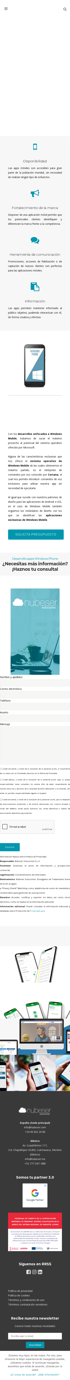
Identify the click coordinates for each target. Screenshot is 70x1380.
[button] (11, 8)
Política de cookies (19, 1295)
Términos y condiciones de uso (26, 1300)
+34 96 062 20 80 (35, 1132)
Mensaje (5, 724)
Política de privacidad (20, 1291)
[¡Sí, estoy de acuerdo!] (65, 1365)
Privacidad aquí (37, 911)
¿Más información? (49, 1374)
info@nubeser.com (35, 1127)
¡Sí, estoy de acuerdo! (23, 1374)
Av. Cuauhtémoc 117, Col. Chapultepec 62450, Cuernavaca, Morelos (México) (35, 1150)
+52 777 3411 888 (35, 1163)
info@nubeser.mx (35, 1159)
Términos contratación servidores (27, 1304)
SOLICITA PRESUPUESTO (35, 534)
